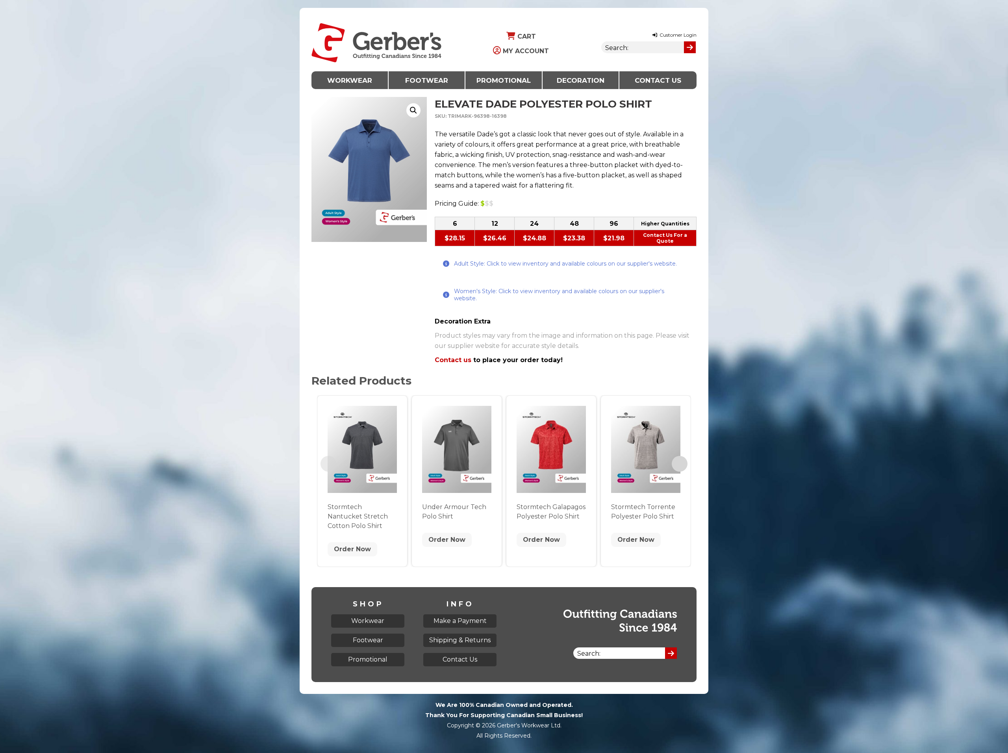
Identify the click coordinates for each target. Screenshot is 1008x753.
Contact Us (658, 80)
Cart (525, 36)
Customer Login (677, 35)
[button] (413, 110)
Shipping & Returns (460, 640)
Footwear (426, 80)
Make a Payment (460, 621)
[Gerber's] (376, 13)
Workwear (349, 80)
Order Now (352, 549)
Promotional (503, 80)
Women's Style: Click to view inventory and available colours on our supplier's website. (559, 295)
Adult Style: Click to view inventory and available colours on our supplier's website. (565, 263)
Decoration (580, 80)
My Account (525, 51)
